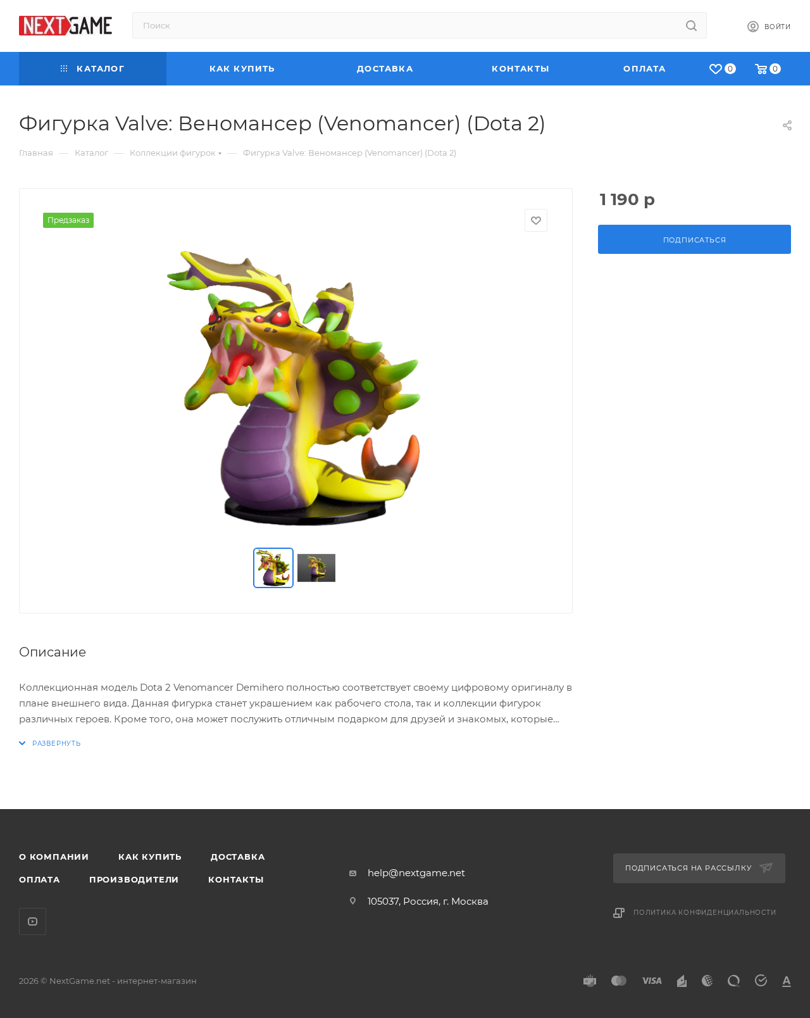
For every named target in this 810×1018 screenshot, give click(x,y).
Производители (134, 879)
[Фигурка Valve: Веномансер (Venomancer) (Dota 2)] (296, 390)
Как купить (150, 856)
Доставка (238, 856)
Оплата (39, 879)
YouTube (32, 921)
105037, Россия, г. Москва (428, 901)
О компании (54, 856)
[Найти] (691, 25)
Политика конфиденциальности (704, 912)
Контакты (235, 879)
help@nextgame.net (416, 873)
